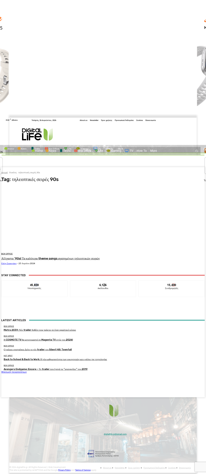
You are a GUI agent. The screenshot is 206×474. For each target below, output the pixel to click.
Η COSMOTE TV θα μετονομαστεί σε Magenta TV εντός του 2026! (38, 339)
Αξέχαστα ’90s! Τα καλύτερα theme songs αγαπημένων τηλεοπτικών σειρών (50, 258)
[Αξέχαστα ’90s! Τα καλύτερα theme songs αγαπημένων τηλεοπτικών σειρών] (53, 218)
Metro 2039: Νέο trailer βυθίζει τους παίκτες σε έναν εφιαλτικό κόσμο (40, 330)
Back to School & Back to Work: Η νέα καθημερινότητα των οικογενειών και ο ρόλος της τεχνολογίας (55, 359)
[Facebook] (187, 120)
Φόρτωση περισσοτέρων (14, 372)
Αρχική (4, 172)
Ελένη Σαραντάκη (9, 263)
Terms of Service (83, 470)
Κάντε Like (34, 283)
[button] (197, 151)
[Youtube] (195, 120)
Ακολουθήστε (103, 283)
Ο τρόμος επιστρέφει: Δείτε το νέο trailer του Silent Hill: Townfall (38, 349)
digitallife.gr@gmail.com (115, 434)
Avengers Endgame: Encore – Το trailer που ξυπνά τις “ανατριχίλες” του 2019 (46, 369)
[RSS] (199, 120)
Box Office (7, 254)
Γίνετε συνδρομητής (172, 283)
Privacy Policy (64, 470)
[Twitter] (191, 120)
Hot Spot (8, 356)
